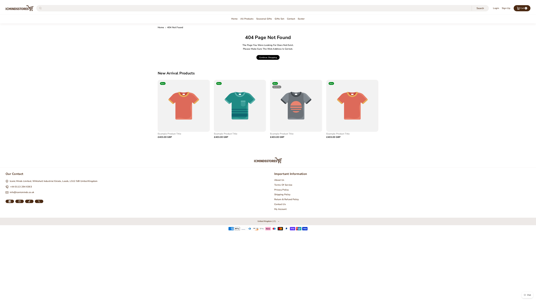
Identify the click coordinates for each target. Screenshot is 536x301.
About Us (279, 180)
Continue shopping (268, 57)
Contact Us (280, 204)
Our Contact (14, 174)
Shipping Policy (282, 194)
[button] (522, 8)
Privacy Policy (281, 189)
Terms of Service (283, 184)
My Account (280, 209)
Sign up (506, 8)
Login (496, 8)
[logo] (268, 160)
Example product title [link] (169, 133)
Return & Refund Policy (286, 199)
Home (161, 27)
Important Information (290, 174)
